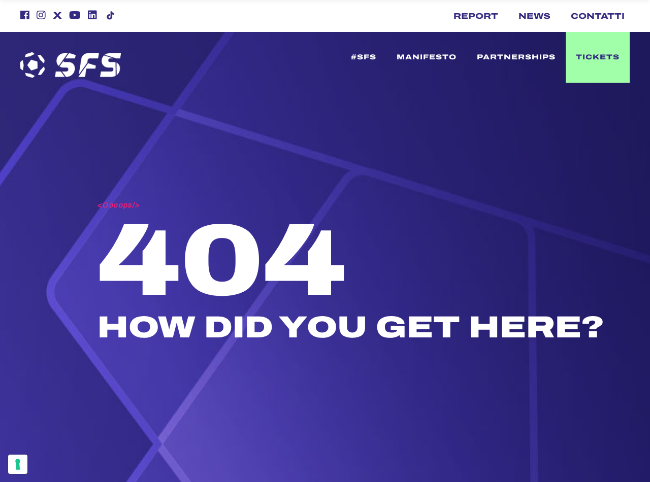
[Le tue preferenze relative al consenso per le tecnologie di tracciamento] (17, 464)
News (534, 16)
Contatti (598, 16)
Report (475, 16)
